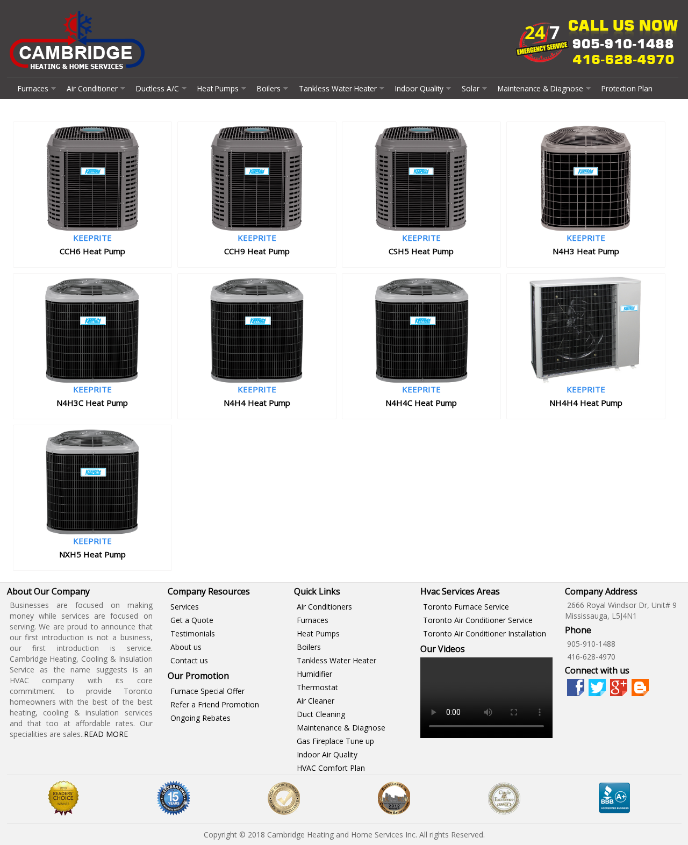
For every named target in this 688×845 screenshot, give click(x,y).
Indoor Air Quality (327, 754)
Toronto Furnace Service (466, 606)
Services (184, 606)
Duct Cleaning (321, 714)
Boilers (269, 88)
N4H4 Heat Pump (257, 402)
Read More (106, 734)
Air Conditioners (324, 606)
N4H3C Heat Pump (92, 402)
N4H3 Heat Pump (586, 251)
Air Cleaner (315, 701)
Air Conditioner (92, 88)
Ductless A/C (157, 88)
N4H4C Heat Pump (421, 402)
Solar (470, 88)
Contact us (189, 660)
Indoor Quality (419, 88)
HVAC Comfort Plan (331, 768)
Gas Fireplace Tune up (335, 741)
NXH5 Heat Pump (92, 554)
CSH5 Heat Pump (421, 251)
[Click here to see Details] (92, 229)
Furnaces (33, 88)
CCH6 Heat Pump (92, 251)
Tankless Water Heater (338, 88)
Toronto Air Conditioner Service (478, 620)
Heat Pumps (218, 88)
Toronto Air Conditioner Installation (484, 633)
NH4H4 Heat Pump (585, 402)
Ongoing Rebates (200, 718)
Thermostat (317, 687)
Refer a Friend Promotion (214, 704)
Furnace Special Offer (207, 691)
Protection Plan (627, 88)
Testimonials (192, 633)
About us (186, 647)
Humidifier (314, 674)
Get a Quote (191, 620)
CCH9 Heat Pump (257, 251)
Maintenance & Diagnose (540, 88)
